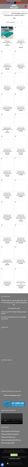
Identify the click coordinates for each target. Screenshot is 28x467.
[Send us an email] (15, 3)
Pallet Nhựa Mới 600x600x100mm (7, 283)
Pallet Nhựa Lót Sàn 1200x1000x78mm (21, 88)
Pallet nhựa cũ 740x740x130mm (7, 88)
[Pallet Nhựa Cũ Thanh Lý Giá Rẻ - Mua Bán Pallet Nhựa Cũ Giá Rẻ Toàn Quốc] (14, 6)
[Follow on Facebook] (8, 3)
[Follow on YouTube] (20, 3)
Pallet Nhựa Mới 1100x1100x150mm (20, 172)
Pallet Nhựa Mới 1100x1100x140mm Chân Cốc (7, 173)
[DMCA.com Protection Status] (14, 454)
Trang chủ (5, 11)
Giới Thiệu (12, 450)
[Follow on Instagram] (11, 3)
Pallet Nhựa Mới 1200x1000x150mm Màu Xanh (7, 240)
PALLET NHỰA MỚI (8, 451)
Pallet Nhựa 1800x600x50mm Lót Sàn (7, 42)
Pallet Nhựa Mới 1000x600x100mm (21, 108)
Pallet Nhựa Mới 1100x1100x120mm (20, 129)
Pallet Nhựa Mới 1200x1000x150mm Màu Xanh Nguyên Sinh (21, 240)
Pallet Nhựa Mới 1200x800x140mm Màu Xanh (7, 262)
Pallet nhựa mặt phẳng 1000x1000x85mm (7, 108)
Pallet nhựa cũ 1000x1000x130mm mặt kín (20, 42)
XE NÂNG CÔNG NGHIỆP (18, 451)
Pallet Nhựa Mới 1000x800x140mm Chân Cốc (7, 129)
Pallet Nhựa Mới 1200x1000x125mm (20, 194)
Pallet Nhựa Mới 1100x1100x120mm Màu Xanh (7, 151)
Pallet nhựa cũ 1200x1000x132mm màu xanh (7, 66)
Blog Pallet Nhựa (17, 452)
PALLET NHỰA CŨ (20, 450)
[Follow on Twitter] (13, 3)
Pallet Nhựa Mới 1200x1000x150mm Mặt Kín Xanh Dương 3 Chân (21, 217)
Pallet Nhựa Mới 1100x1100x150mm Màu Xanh (7, 195)
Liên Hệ (24, 452)
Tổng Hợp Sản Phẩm (7, 452)
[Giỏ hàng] (25, 6)
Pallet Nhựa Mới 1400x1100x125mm (20, 261)
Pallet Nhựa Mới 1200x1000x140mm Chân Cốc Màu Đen (7, 217)
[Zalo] (2, 464)
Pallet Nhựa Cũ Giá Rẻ (15, 458)
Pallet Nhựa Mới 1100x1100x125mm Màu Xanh (20, 151)
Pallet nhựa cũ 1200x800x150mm (21, 66)
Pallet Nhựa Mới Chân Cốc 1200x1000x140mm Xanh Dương (21, 284)
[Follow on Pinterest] (17, 3)
